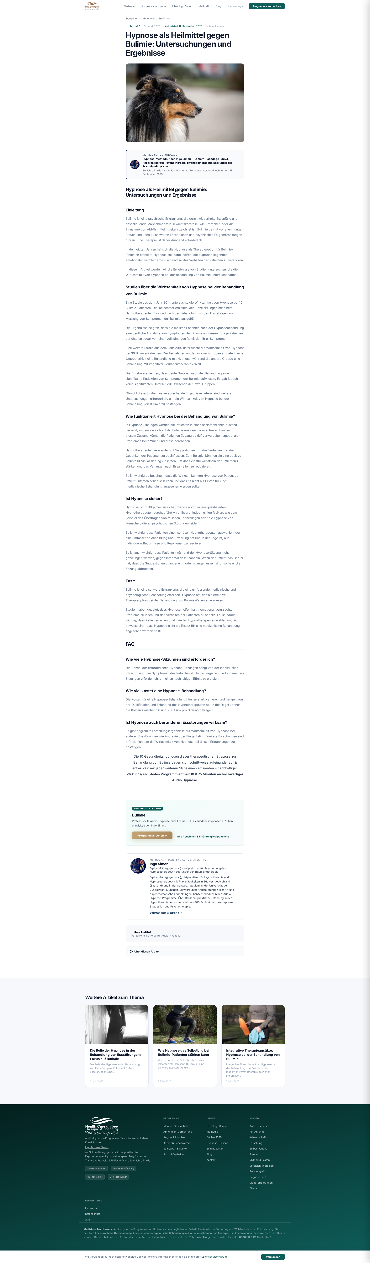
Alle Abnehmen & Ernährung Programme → (203, 836)
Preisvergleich (258, 1171)
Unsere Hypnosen (152, 6)
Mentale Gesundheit (175, 1126)
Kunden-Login (235, 6)
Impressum (91, 1208)
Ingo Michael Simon (96, 1147)
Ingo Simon (183, 158)
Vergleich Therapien (262, 1165)
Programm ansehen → (152, 835)
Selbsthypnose (258, 1148)
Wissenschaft (258, 1137)
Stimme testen (215, 1148)
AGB (88, 1219)
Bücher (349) (215, 1137)
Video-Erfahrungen (261, 1182)
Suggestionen (258, 1177)
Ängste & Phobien (174, 1137)
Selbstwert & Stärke (175, 1148)
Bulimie (135, 26)
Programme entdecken (267, 6)
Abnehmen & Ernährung (156, 18)
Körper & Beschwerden (177, 1142)
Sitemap (254, 1188)
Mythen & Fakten (260, 1159)
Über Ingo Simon (182, 6)
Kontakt (211, 1159)
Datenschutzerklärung (214, 1256)
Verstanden (273, 1256)
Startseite (129, 6)
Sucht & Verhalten (174, 1154)
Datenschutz (92, 1213)
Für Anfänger (258, 1131)
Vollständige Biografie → (166, 912)
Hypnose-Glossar (217, 1142)
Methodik (204, 6)
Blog (218, 6)
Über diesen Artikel (146, 951)
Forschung (256, 1142)
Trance (254, 1154)
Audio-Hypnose (259, 1126)
